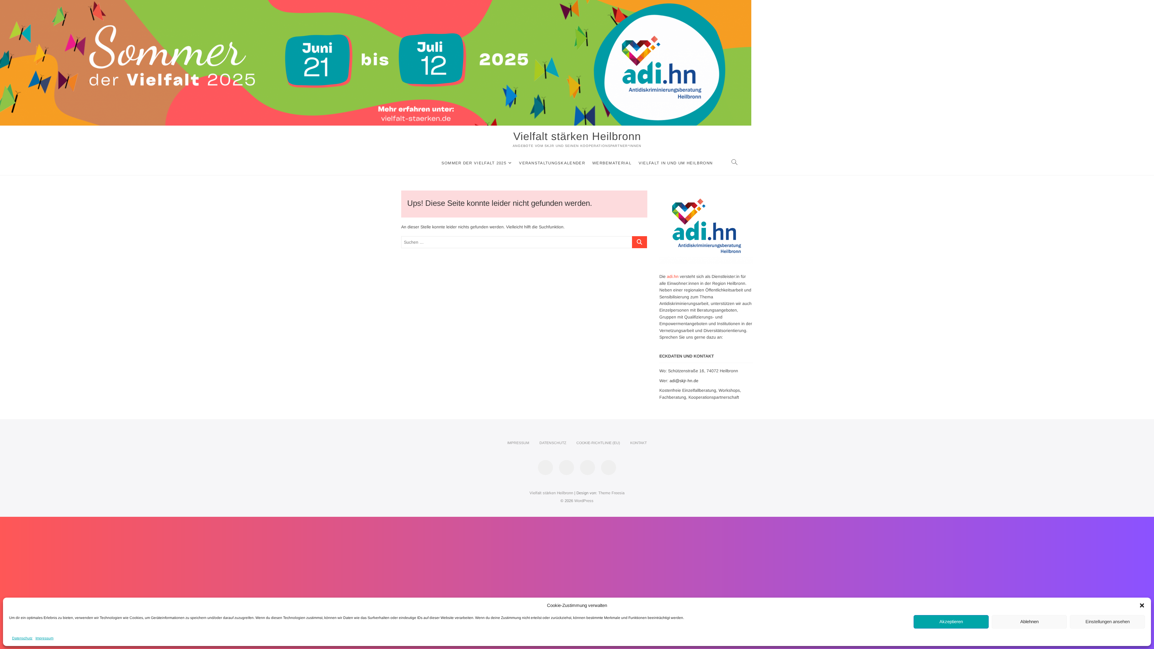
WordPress (584, 500)
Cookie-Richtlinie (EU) (598, 443)
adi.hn (673, 276)
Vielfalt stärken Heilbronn (577, 136)
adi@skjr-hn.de (684, 380)
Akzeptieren (951, 621)
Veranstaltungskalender (552, 163)
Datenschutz (22, 638)
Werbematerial (611, 163)
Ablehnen (1029, 621)
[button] (1142, 605)
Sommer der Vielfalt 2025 (473, 163)
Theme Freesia (611, 493)
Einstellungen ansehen (1107, 621)
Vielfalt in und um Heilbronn (676, 163)
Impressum (44, 638)
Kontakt (638, 443)
